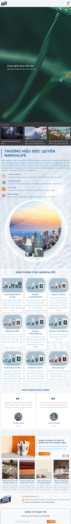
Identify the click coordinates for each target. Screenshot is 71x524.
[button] (63, 456)
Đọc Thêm (44, 454)
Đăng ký (51, 521)
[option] (35, 64)
